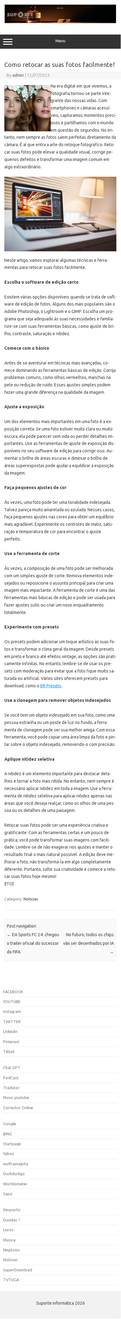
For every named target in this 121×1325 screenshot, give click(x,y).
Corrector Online (18, 1107)
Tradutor (11, 1087)
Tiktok (9, 1051)
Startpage (12, 1144)
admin (18, 75)
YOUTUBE (11, 1001)
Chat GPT (11, 1067)
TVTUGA (11, 1280)
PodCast (11, 1078)
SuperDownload (17, 1270)
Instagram (12, 1011)
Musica (9, 1240)
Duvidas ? (11, 1220)
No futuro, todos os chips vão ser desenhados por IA (88, 943)
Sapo (7, 1193)
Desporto (11, 1210)
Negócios (11, 1250)
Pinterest (11, 1041)
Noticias (31, 899)
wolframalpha (15, 1164)
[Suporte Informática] (60, 21)
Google (9, 1123)
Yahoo (8, 1153)
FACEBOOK (13, 992)
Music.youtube (16, 1097)
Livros (8, 1230)
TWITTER (12, 1021)
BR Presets (50, 685)
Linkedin (10, 1031)
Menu (60, 41)
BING (7, 1134)
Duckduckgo (14, 1173)
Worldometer (15, 1184)
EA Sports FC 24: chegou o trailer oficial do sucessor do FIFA (33, 943)
